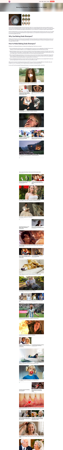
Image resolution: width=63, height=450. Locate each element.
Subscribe (52, 1)
